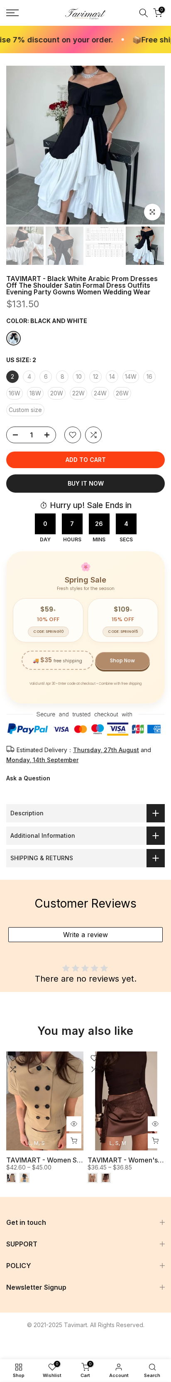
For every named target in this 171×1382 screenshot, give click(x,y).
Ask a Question (28, 778)
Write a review (85, 934)
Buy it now (86, 483)
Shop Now (122, 660)
